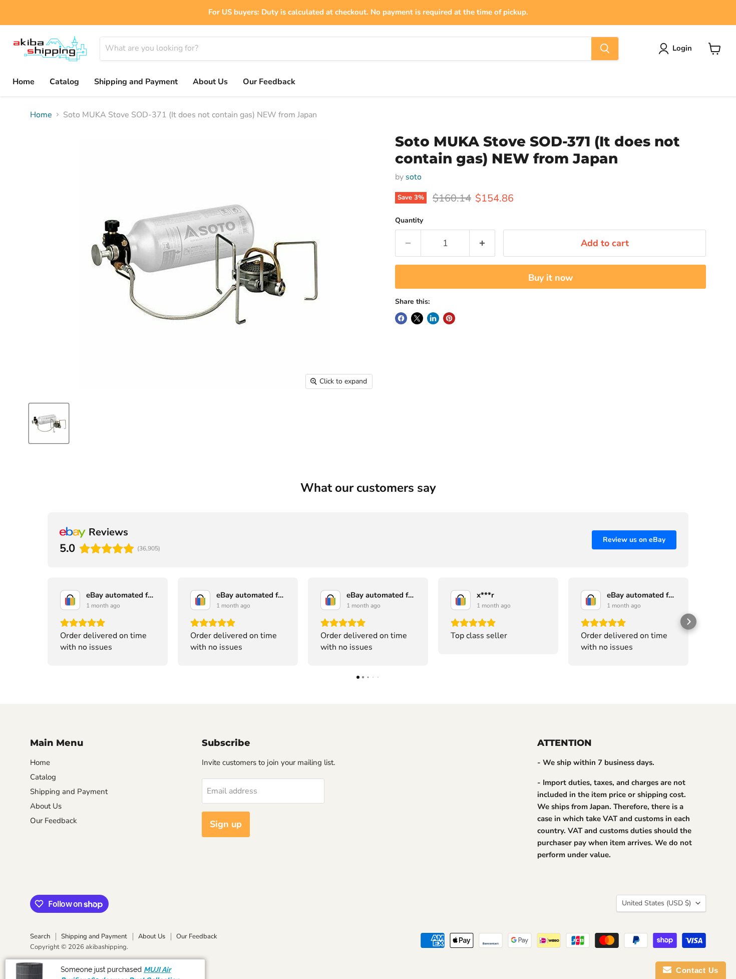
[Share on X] (417, 318)
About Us (210, 81)
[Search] (604, 48)
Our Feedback (269, 81)
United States (656, 903)
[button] (48, 622)
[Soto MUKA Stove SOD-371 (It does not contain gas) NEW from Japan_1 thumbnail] (49, 423)
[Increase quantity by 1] (482, 243)
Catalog (64, 81)
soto (414, 176)
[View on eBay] (70, 600)
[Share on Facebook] (401, 318)
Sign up (226, 824)
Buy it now (550, 278)
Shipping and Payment (136, 81)
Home (24, 81)
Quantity (409, 221)
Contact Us (694, 970)
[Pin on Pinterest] (449, 318)
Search (40, 936)
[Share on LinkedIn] (433, 318)
